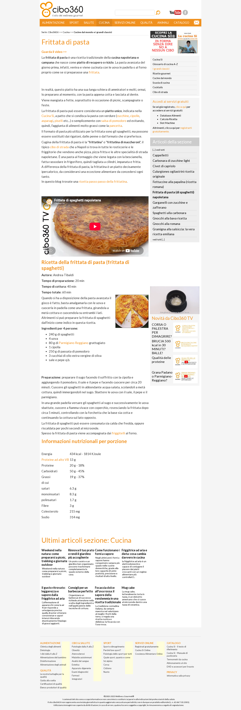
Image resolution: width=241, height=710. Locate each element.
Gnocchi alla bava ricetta (170, 218)
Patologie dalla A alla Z (83, 646)
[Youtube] (175, 12)
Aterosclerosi (78, 654)
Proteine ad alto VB (55, 459)
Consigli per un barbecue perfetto (80, 589)
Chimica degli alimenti (50, 646)
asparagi (47, 121)
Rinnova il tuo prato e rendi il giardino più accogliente (81, 553)
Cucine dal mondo (162, 78)
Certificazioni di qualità (51, 684)
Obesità (76, 650)
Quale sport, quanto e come (116, 657)
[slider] (171, 311)
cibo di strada (59, 147)
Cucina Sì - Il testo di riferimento (176, 648)
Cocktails (158, 87)
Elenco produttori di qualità (53, 687)
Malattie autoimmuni (82, 657)
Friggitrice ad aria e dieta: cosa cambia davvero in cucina (134, 553)
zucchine (123, 116)
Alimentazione (53, 22)
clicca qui (181, 106)
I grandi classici (161, 68)
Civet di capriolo (164, 166)
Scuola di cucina (161, 82)
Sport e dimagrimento (113, 646)
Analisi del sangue (80, 661)
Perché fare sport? (112, 650)
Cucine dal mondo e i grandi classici (93, 32)
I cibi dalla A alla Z (48, 654)
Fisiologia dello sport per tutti (117, 654)
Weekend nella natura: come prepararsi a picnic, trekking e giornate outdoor (54, 557)
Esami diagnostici (80, 672)
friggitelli (118, 433)
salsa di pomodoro (113, 121)
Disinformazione (48, 661)
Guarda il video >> (54, 52)
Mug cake (128, 587)
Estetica (75, 664)
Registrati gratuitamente (146, 646)
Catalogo (181, 22)
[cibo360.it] (61, 16)
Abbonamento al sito (177, 663)
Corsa (106, 664)
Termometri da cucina (177, 659)
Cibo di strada (160, 92)
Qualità (146, 22)
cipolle (134, 116)
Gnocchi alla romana (166, 224)
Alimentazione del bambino (53, 657)
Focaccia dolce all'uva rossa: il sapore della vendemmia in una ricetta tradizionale (108, 595)
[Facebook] (185, 12)
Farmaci (75, 675)
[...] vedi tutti (159, 150)
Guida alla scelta (48, 680)
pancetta (116, 125)
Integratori (77, 679)
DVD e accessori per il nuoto (180, 666)
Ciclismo (107, 668)
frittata (94, 72)
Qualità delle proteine (161, 360)
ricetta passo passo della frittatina (103, 181)
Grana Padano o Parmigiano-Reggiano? (162, 376)
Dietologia (45, 650)
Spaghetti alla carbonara (169, 213)
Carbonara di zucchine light (171, 160)
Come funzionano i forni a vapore (107, 552)
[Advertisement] (174, 265)
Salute (89, 22)
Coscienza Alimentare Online (148, 654)
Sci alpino (107, 661)
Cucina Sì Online (142, 650)
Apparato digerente (81, 668)
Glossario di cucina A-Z (165, 64)
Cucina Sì (47, 116)
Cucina (104, 22)
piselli (59, 121)
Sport (74, 22)
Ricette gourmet (162, 73)
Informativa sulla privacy (178, 675)
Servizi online (125, 22)
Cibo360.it (53, 32)
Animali (163, 22)
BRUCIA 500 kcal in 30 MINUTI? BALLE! (161, 347)
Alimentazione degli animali (53, 664)
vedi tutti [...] (159, 239)
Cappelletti (160, 155)
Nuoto (106, 672)
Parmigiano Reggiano (73, 343)
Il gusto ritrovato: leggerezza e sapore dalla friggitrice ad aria (53, 593)
